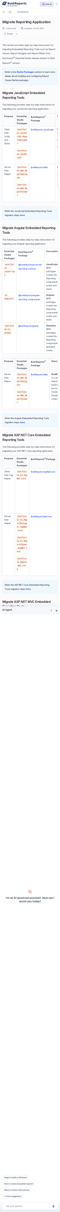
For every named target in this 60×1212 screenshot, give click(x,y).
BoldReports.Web (39, 167)
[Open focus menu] (16, 33)
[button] (56, 4)
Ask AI (49, 4)
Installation (23, 12)
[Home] (10, 12)
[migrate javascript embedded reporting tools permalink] (26, 98)
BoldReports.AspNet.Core (43, 472)
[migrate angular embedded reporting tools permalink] (12, 233)
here (22, 215)
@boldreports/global (28, 326)
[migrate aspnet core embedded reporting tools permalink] (26, 440)
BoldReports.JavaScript (42, 129)
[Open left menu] (4, 12)
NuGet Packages (25, 72)
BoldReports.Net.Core (41, 516)
